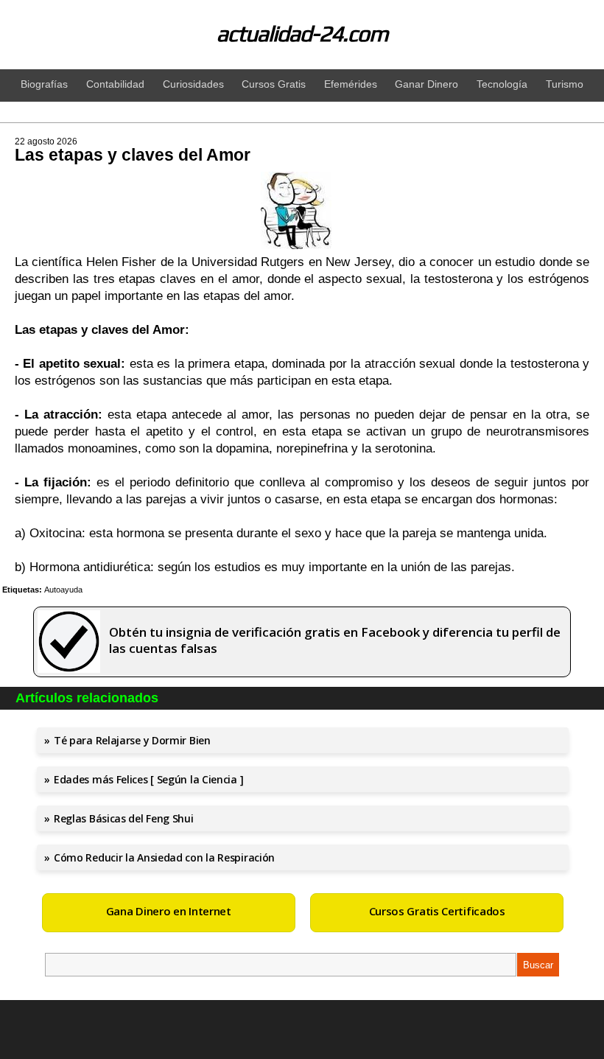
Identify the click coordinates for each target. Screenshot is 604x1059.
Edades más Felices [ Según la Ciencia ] (148, 779)
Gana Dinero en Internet (168, 911)
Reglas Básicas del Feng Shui (124, 818)
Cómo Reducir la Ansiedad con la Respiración (164, 857)
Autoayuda (63, 589)
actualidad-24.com (302, 33)
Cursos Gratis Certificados (437, 911)
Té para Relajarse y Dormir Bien (132, 740)
